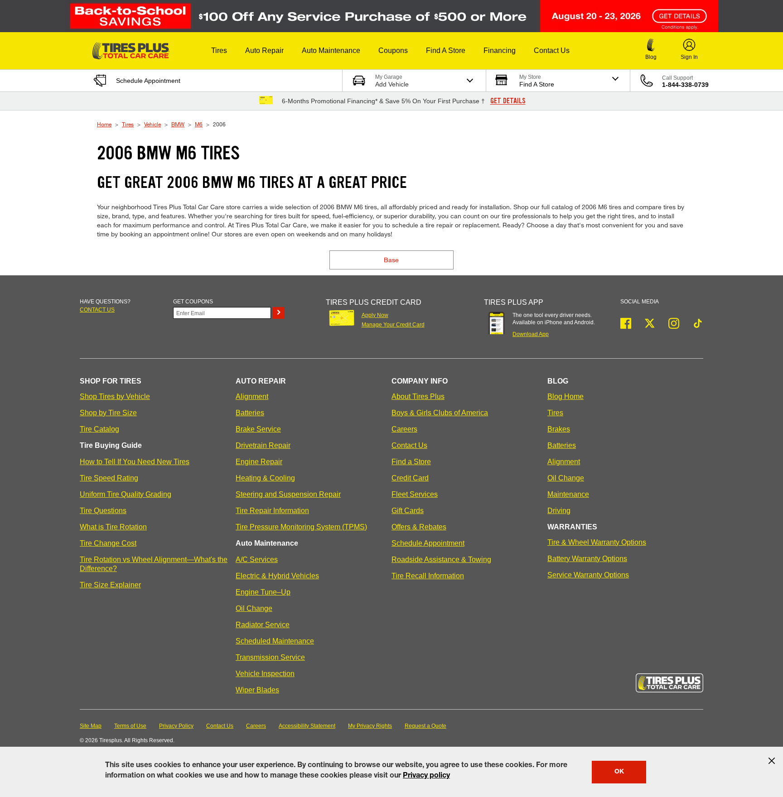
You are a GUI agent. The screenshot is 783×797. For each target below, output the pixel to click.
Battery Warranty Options (587, 558)
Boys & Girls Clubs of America (440, 413)
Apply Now (375, 315)
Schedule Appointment (428, 543)
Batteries (250, 413)
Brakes (558, 429)
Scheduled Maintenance (275, 641)
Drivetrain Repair (263, 445)
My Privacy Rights (370, 726)
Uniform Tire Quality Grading (125, 494)
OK (619, 772)
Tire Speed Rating (109, 478)
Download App (530, 334)
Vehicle (152, 124)
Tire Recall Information (428, 576)
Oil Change (254, 608)
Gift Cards (408, 510)
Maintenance (568, 494)
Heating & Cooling (265, 478)
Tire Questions (103, 510)
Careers (404, 429)
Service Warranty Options (588, 575)
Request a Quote (425, 726)
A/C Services (257, 559)
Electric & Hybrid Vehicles (277, 576)
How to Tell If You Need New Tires (134, 462)
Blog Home (565, 396)
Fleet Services (415, 494)
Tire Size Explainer (110, 585)
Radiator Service (263, 625)
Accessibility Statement (307, 726)
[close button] (771, 760)
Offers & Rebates (419, 527)
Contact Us (409, 445)
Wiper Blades (257, 690)
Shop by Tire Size (108, 413)
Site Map (91, 726)
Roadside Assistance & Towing (441, 559)
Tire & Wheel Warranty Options (596, 542)
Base (391, 260)
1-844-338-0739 (685, 85)
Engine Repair (259, 462)
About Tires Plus (418, 396)
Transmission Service (270, 657)
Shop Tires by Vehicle (115, 396)
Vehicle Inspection (265, 673)
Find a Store (411, 462)
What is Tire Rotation (113, 527)
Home (104, 124)
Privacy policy (426, 776)
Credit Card (410, 478)
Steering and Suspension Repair (288, 494)
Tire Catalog (99, 429)
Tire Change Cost (108, 543)
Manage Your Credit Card (393, 325)
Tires (128, 124)
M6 (199, 124)
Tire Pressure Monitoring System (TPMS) (301, 527)
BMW (177, 124)
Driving (558, 510)
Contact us (97, 310)
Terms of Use (130, 726)
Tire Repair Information (272, 510)
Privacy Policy (176, 726)
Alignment (252, 396)
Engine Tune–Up (263, 592)
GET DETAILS (508, 101)
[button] (219, 50)
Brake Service (258, 429)
